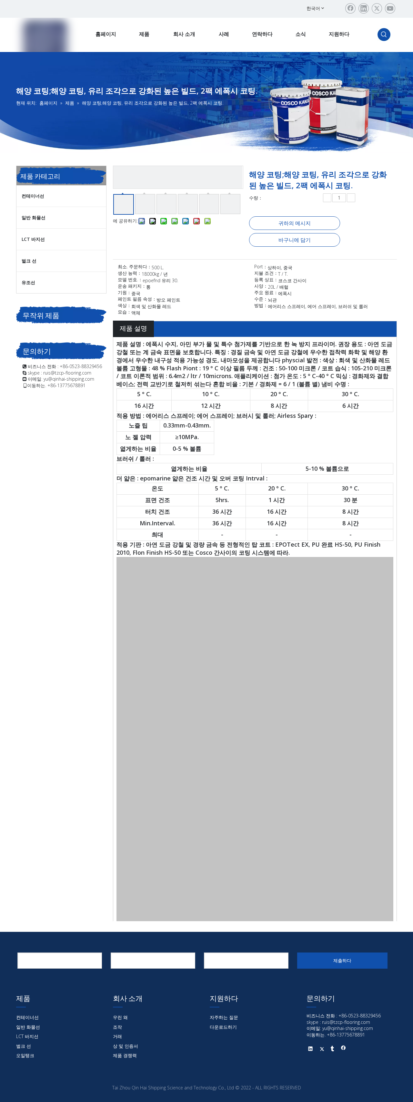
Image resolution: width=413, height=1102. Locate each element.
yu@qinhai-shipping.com (69, 379)
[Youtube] (390, 8)
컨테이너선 (33, 196)
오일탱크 (25, 1055)
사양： (261, 286)
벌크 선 (29, 261)
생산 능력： (130, 273)
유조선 (28, 282)
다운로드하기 (223, 1027)
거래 (117, 1036)
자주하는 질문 (224, 1017)
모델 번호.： (130, 280)
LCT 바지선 (33, 239)
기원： (124, 292)
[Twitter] (377, 8)
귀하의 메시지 (294, 223)
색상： (124, 305)
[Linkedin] (363, 8)
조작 (117, 1027)
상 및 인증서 (125, 1046)
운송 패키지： (132, 286)
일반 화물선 (33, 217)
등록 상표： (266, 280)
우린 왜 (120, 1017)
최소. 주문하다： (135, 267)
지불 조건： (266, 273)
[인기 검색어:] (384, 34)
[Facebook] (350, 8)
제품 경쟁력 (125, 1055)
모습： (124, 312)
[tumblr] (332, 1049)
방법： (261, 305)
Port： (260, 267)
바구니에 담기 (294, 239)
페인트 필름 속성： (137, 299)
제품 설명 (133, 328)
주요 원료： (266, 292)
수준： (261, 299)
